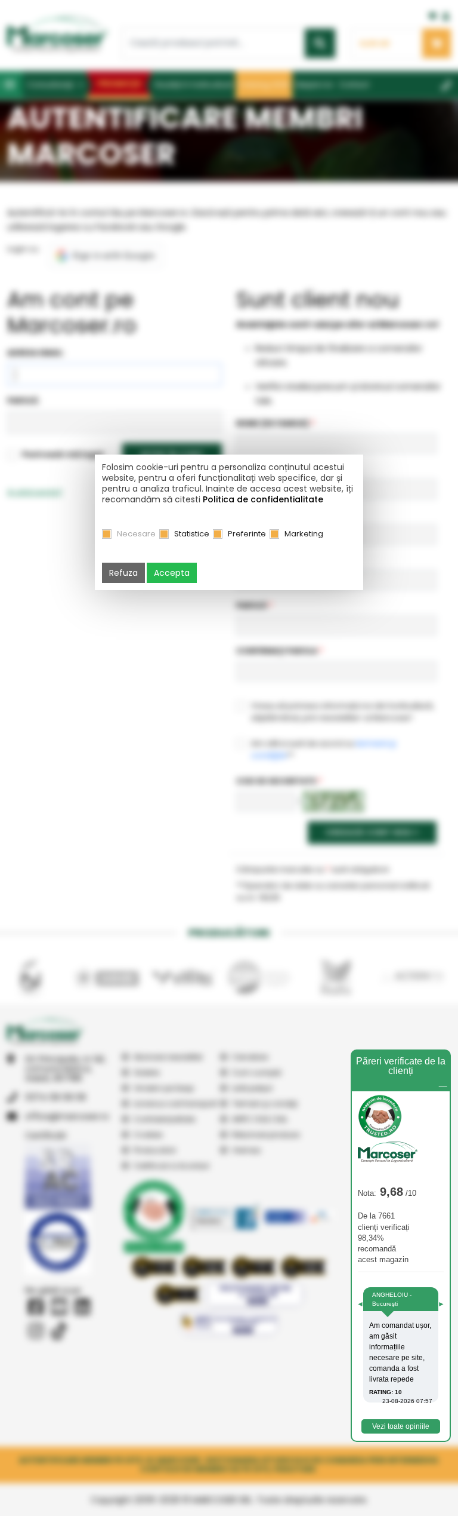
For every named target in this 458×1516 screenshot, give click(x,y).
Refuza (123, 573)
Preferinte (247, 533)
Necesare (136, 533)
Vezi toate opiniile (400, 1426)
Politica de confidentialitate (263, 499)
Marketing (303, 533)
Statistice (191, 533)
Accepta (172, 573)
